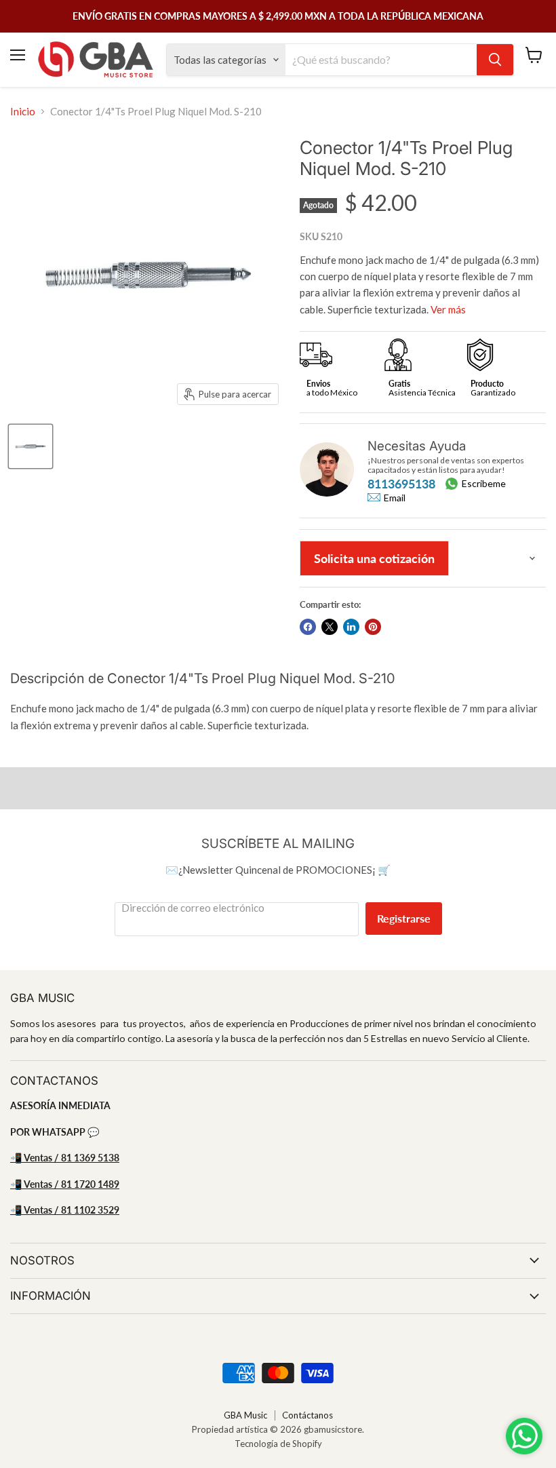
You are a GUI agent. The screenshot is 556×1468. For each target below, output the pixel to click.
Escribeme (484, 483)
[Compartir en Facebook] (308, 627)
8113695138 (401, 483)
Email (394, 497)
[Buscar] (495, 59)
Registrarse (404, 918)
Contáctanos (307, 1415)
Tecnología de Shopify (278, 1443)
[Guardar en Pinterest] (373, 627)
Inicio (22, 111)
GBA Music (245, 1415)
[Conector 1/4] (30, 446)
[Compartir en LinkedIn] (351, 627)
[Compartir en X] (329, 627)
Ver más (448, 309)
